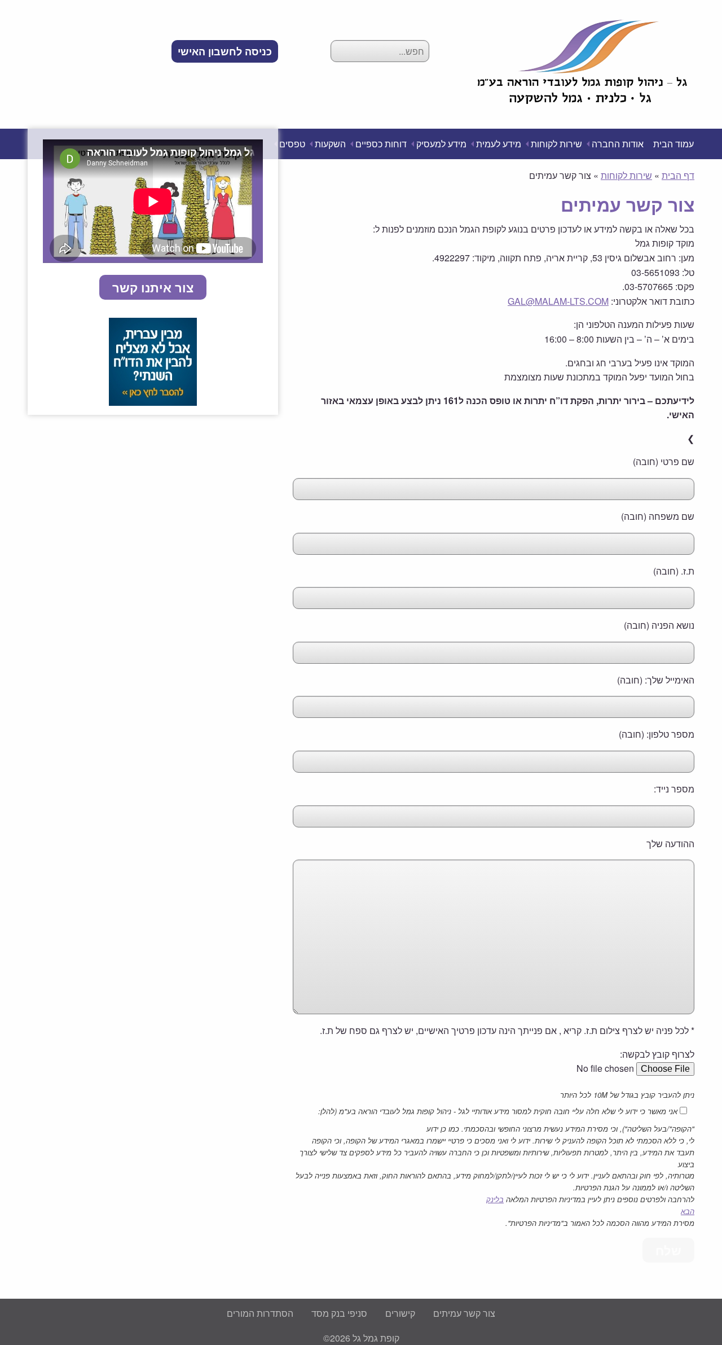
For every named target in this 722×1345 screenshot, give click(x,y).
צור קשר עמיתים (464, 1313)
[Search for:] (380, 51)
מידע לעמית (498, 143)
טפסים (292, 143)
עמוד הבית (673, 143)
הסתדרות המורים (260, 1313)
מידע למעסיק (441, 143)
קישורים (400, 1313)
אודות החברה (618, 143)
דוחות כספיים (381, 143)
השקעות (330, 143)
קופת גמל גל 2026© (361, 1337)
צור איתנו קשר (152, 287)
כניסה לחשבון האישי (225, 51)
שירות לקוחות (556, 143)
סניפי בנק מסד (339, 1313)
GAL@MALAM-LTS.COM (558, 301)
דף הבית (678, 175)
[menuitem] (224, 51)
